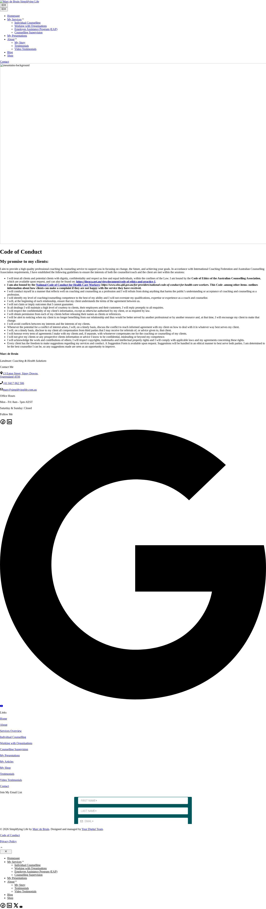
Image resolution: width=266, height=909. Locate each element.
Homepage (13, 15)
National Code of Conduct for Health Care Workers (68, 284)
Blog (10, 52)
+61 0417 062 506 (13, 383)
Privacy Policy (8, 841)
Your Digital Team (92, 829)
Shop (10, 55)
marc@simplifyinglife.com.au (20, 389)
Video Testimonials (25, 49)
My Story (19, 42)
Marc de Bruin (41, 829)
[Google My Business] (133, 702)
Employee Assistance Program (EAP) (35, 29)
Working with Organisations (30, 25)
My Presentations (17, 35)
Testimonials (21, 45)
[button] (1, 847)
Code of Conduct (10, 835)
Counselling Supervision (28, 32)
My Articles (6, 761)
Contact (4, 61)
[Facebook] (3, 423)
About (10, 39)
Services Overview (11, 730)
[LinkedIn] (9, 423)
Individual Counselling (27, 22)
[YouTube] (1, 706)
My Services (14, 19)
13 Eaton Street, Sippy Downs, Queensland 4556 (19, 375)
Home (3, 718)
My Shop (5, 767)
